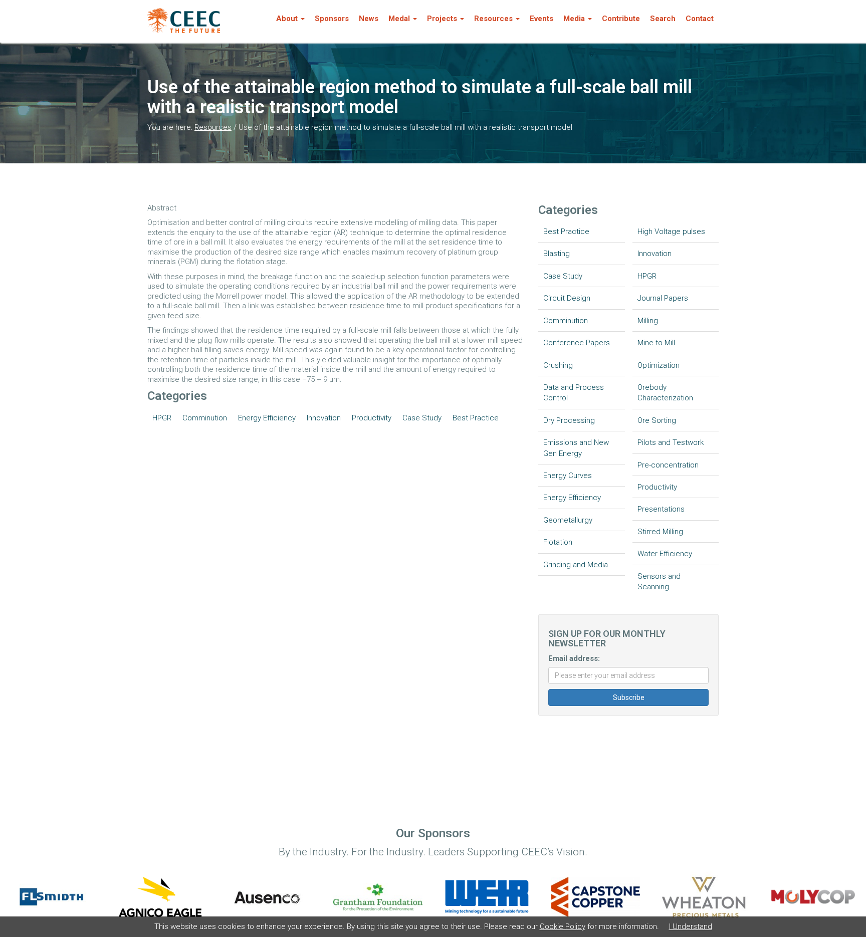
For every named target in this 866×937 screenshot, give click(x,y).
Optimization (658, 365)
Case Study (422, 417)
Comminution (204, 417)
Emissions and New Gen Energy (576, 447)
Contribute (621, 18)
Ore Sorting (656, 420)
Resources (213, 127)
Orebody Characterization (665, 392)
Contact (700, 18)
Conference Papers (576, 342)
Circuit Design (566, 298)
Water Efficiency (664, 553)
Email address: (574, 658)
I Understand (690, 926)
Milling (647, 320)
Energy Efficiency (267, 417)
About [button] (287, 18)
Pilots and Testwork (670, 442)
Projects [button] (442, 18)
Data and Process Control (573, 392)
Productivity (371, 417)
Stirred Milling (660, 531)
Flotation (557, 542)
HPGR (161, 417)
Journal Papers (662, 298)
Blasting (556, 253)
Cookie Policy (562, 926)
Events (541, 18)
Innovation (324, 417)
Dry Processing (569, 420)
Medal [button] (399, 18)
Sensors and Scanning (659, 581)
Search (663, 18)
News (368, 18)
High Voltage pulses (671, 231)
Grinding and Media (575, 564)
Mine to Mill (656, 342)
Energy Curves (567, 475)
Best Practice (476, 417)
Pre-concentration (668, 465)
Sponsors (332, 18)
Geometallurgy (567, 520)
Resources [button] (493, 18)
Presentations (661, 509)
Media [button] (574, 18)
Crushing (558, 365)
